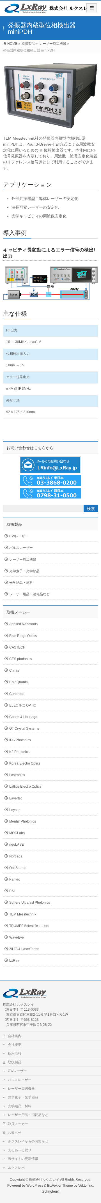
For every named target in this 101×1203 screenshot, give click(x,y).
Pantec (14, 879)
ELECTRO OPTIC (22, 705)
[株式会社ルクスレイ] (48, 10)
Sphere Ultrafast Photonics (29, 903)
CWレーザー (18, 536)
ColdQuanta (18, 682)
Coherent (16, 694)
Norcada (15, 856)
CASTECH (17, 647)
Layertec (15, 798)
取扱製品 (14, 1062)
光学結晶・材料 (21, 583)
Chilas (14, 670)
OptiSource (17, 868)
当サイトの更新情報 (23, 1159)
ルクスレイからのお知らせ (28, 1141)
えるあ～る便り (19, 1150)
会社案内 (14, 1036)
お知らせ (14, 1133)
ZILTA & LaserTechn (24, 949)
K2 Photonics (19, 752)
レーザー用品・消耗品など (29, 594)
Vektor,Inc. (86, 1186)
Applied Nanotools (23, 624)
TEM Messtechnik (22, 914)
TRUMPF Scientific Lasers (29, 926)
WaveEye (16, 937)
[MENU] (91, 7)
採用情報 (14, 1053)
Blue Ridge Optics (23, 636)
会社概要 (14, 1045)
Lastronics (17, 775)
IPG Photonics (20, 740)
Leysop (14, 810)
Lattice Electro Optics (25, 786)
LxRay (14, 961)
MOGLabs (17, 833)
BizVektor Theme (60, 1186)
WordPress (34, 1186)
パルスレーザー (21, 548)
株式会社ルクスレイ (44, 1180)
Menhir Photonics (22, 821)
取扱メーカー (18, 1124)
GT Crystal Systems (24, 728)
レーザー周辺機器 (22, 560)
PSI (12, 891)
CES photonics (20, 659)
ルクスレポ (16, 1168)
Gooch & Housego (23, 717)
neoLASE (16, 844)
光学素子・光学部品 (24, 571)
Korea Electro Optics (24, 763)
